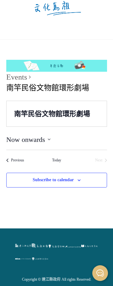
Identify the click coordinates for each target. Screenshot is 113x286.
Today (56, 160)
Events (16, 77)
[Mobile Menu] (56, 27)
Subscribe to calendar (53, 179)
